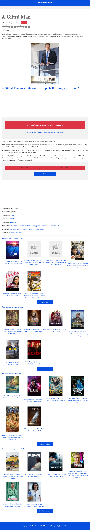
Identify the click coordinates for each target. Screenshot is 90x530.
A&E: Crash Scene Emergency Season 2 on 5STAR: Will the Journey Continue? (12, 476)
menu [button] (3, 3)
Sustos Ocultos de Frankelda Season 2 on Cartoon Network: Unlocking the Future (77, 401)
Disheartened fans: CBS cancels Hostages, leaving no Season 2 (26, 229)
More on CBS (45, 302)
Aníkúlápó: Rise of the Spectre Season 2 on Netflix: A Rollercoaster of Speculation (12, 331)
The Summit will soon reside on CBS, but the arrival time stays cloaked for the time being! (34, 262)
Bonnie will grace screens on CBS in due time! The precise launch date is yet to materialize (56, 262)
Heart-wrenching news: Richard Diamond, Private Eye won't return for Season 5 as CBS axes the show (34, 296)
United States (14, 222)
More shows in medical (45, 511)
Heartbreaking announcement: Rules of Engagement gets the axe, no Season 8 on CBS (35, 226)
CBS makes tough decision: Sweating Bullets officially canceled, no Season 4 (77, 265)
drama (12, 233)
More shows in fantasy (45, 444)
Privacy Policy (55, 526)
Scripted (11, 219)
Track (45, 174)
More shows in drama (45, 369)
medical (21, 233)
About (48, 526)
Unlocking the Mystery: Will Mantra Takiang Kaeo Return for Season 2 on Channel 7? (12, 437)
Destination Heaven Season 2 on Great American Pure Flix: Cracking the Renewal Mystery (78, 334)
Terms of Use (63, 526)
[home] (45, 3)
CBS (12, 215)
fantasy (16, 233)
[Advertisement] (45, 104)
